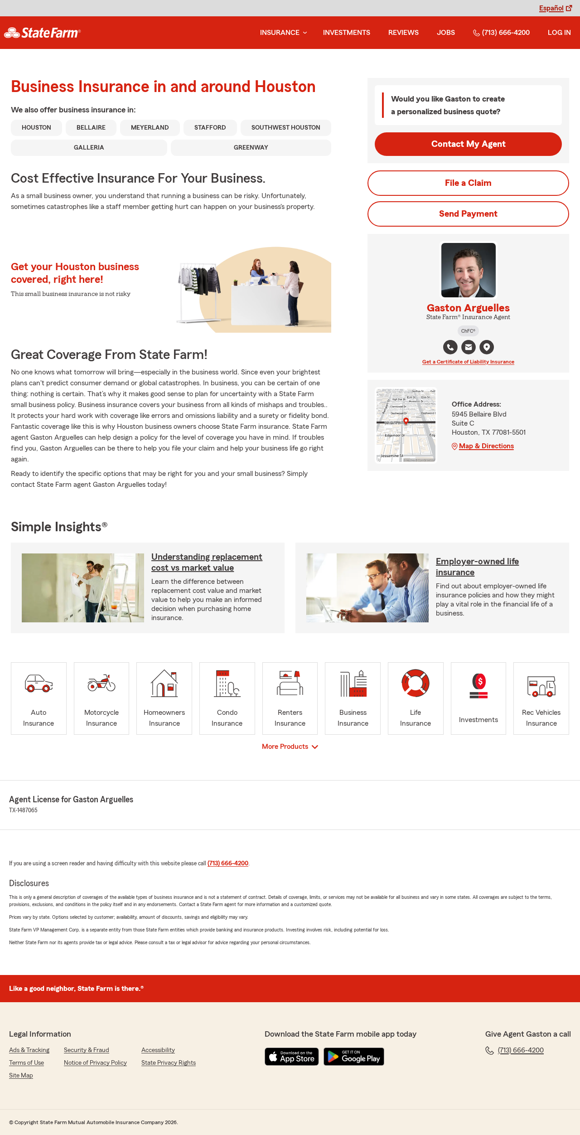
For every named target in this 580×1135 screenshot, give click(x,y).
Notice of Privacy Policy (95, 1063)
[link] (42, 33)
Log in (559, 32)
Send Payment (468, 213)
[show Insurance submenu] (303, 33)
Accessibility (158, 1050)
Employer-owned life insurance (477, 567)
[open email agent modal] (468, 348)
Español (551, 8)
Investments (346, 32)
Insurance (280, 32)
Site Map (21, 1075)
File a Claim (468, 183)
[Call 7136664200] (450, 347)
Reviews (403, 32)
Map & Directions (486, 446)
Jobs (446, 32)
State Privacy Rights (168, 1063)
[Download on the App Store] (292, 1057)
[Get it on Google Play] (354, 1057)
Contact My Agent (468, 144)
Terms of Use (26, 1063)
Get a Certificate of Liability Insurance (468, 361)
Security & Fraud (86, 1050)
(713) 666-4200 (506, 32)
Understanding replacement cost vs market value (206, 562)
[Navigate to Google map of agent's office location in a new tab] (486, 347)
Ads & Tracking (29, 1050)
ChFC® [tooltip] (468, 331)
